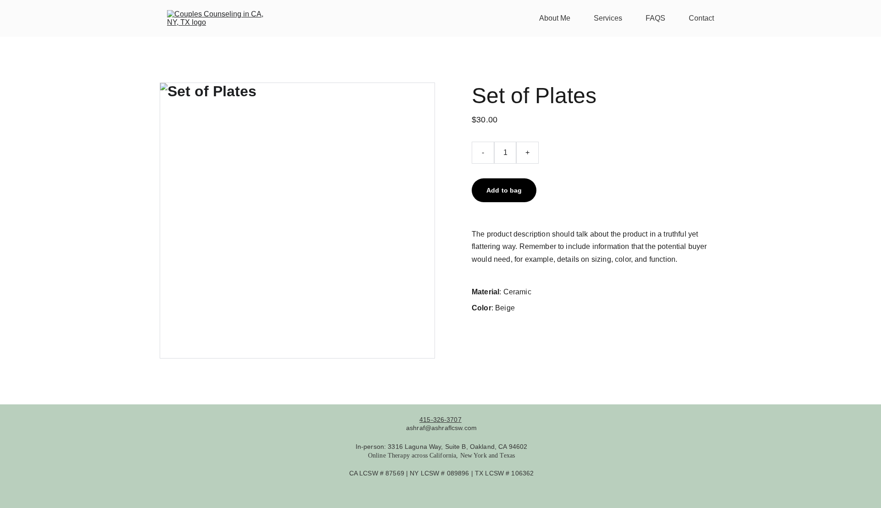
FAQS (655, 18)
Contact (701, 18)
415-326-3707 (440, 419)
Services (608, 18)
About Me (554, 18)
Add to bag (504, 190)
